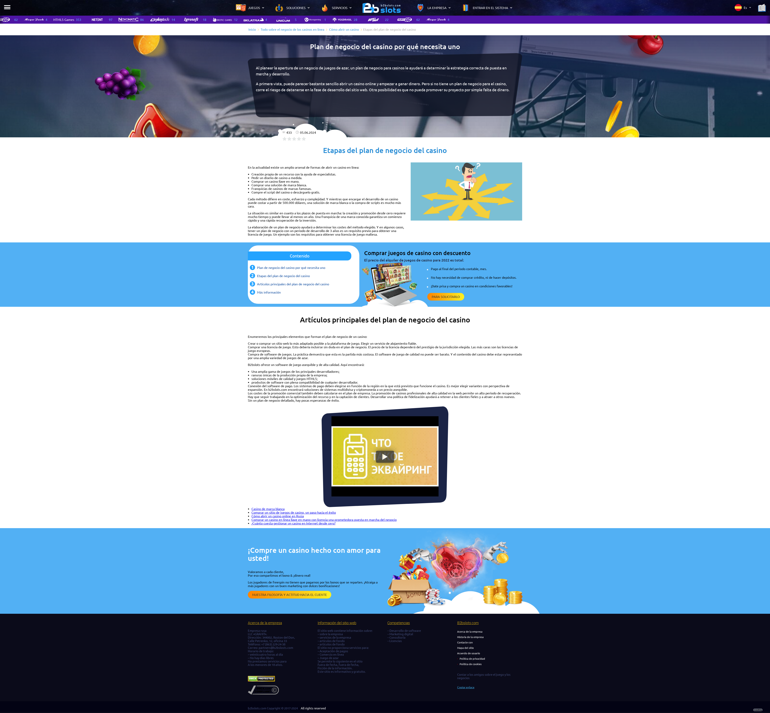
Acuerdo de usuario (468, 653)
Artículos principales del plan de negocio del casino (293, 284)
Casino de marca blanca (268, 509)
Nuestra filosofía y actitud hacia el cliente (289, 595)
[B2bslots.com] (382, 8)
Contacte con (465, 642)
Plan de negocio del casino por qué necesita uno (291, 267)
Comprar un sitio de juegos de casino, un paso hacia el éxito (293, 512)
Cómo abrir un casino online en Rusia (277, 516)
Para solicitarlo (446, 297)
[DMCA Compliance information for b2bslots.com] (263, 693)
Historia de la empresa (470, 637)
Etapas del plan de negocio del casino (283, 276)
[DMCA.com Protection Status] (261, 680)
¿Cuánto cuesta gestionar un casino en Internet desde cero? (293, 523)
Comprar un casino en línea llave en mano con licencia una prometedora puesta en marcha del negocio (324, 520)
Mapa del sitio (465, 647)
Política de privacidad (472, 658)
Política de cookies (471, 664)
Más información (269, 292)
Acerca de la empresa (469, 631)
